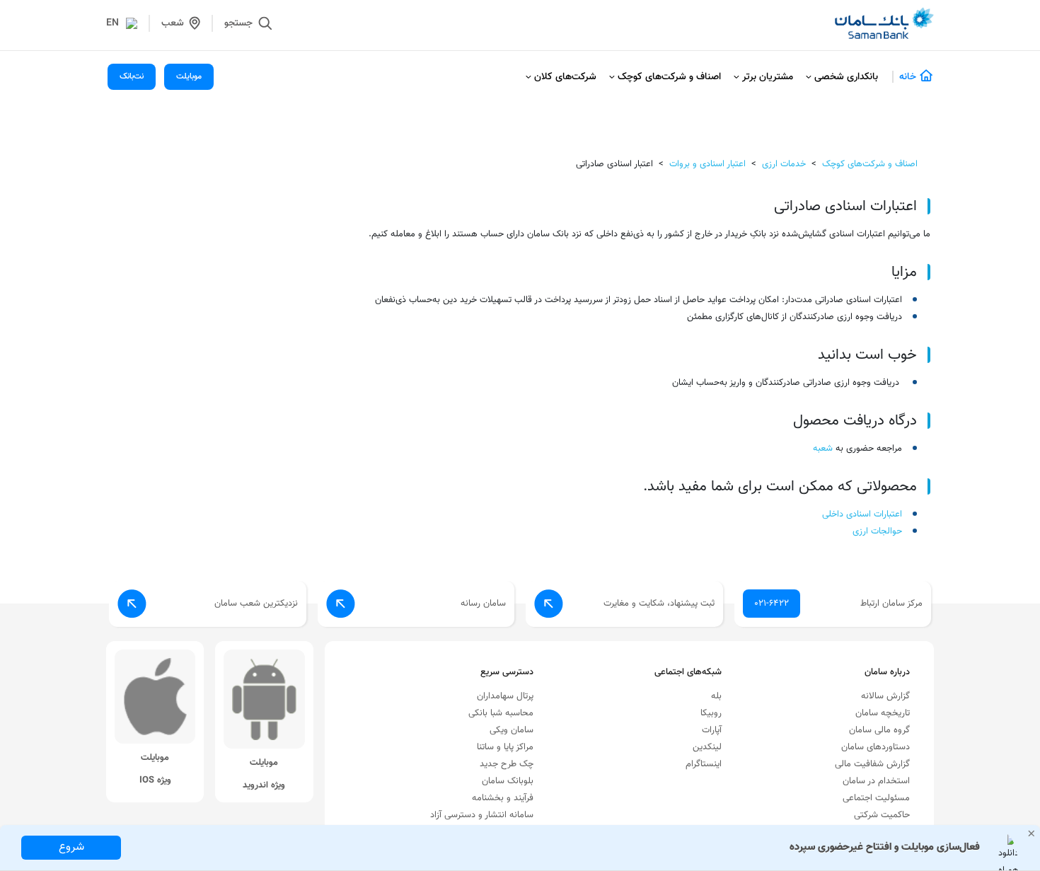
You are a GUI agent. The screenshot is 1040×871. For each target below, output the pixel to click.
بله (716, 696)
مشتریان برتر (767, 77)
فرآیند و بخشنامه (502, 798)
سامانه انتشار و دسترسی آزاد (481, 815)
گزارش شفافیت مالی (872, 764)
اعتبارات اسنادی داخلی (862, 514)
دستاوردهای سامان (875, 747)
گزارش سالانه (885, 696)
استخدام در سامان (876, 781)
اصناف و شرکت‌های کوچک (669, 77)
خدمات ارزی (784, 164)
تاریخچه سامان (882, 713)
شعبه (823, 449)
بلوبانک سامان (507, 781)
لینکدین (707, 747)
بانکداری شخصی (846, 77)
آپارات (712, 730)
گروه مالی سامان (879, 730)
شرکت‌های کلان (565, 77)
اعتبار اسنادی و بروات (707, 164)
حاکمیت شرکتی (882, 815)
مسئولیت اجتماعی (876, 798)
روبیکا (711, 713)
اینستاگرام (704, 764)
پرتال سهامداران (505, 696)
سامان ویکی (511, 730)
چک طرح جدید (506, 764)
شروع (71, 847)
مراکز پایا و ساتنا (505, 747)
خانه (907, 77)
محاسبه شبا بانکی (500, 713)
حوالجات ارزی (877, 531)
